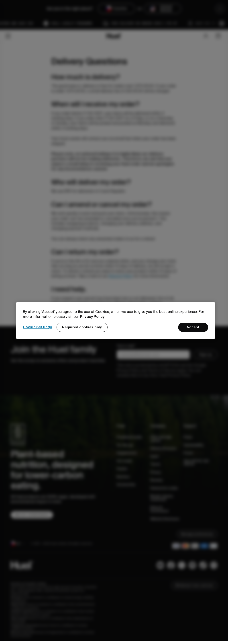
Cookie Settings (37, 327)
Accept (193, 327)
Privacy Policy (92, 316)
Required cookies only (82, 327)
